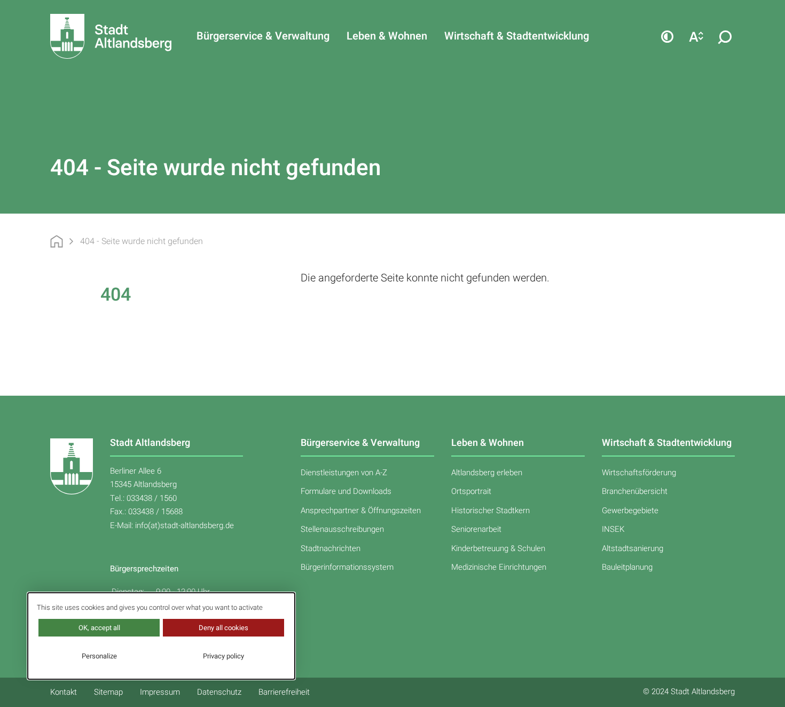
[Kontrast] (667, 36)
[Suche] (725, 36)
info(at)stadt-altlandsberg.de (184, 525)
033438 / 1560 (152, 498)
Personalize (99, 656)
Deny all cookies (223, 628)
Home (56, 241)
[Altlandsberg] (92, 36)
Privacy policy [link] (223, 656)
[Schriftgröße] (696, 36)
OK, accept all (99, 628)
